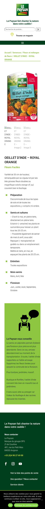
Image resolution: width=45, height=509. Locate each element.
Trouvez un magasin (24, 36)
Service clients (17, 484)
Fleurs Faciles (12, 167)
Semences (16, 53)
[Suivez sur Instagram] (13, 464)
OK (10, 505)
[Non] (42, 500)
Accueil (7, 53)
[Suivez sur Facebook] (6, 464)
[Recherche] (38, 29)
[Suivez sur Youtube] (20, 464)
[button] (36, 74)
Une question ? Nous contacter (24, 479)
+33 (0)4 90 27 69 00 (13, 455)
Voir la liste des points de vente (24, 473)
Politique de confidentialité (26, 505)
